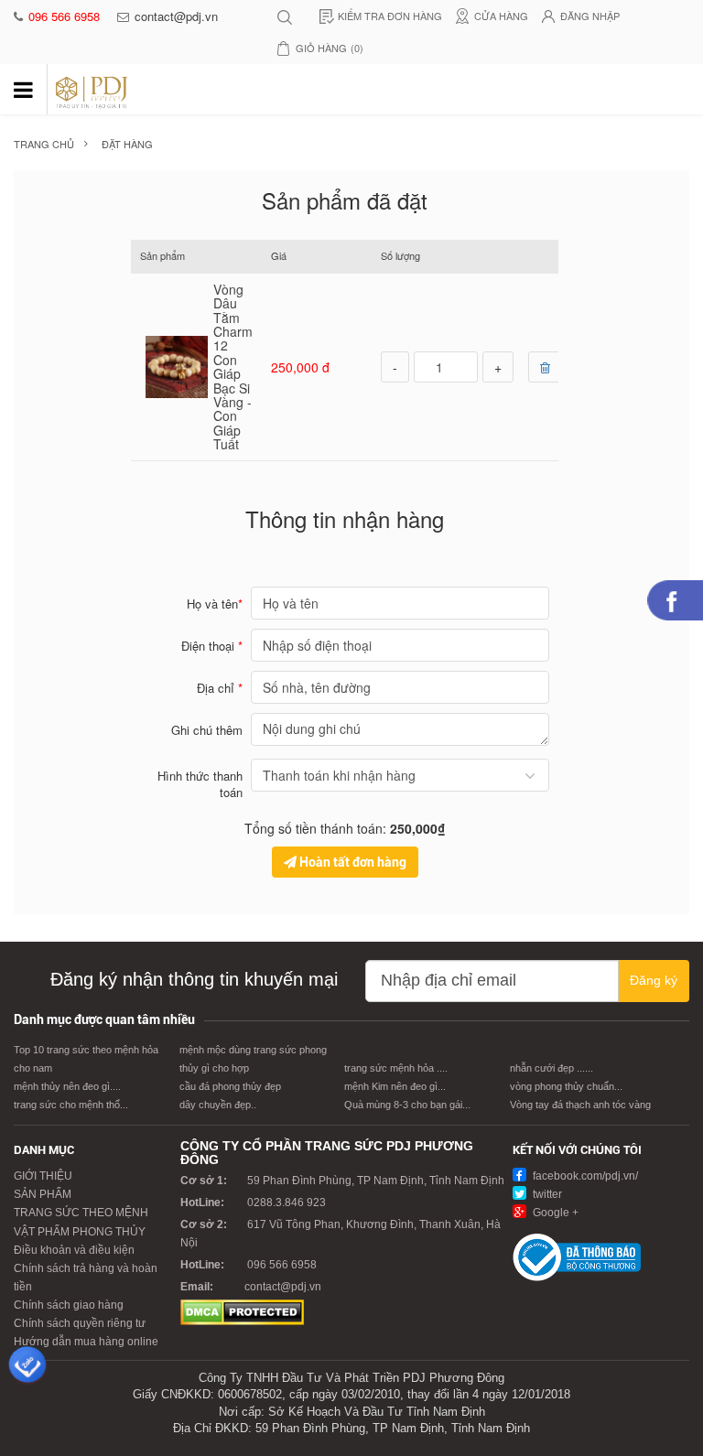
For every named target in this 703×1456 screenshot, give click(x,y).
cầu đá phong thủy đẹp (230, 1086)
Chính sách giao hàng (69, 1305)
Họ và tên (215, 603)
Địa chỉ (220, 687)
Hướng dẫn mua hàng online (86, 1341)
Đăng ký (653, 980)
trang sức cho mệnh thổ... (71, 1104)
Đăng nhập (590, 15)
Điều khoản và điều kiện (74, 1250)
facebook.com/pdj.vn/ (584, 1176)
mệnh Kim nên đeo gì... (395, 1086)
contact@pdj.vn (176, 16)
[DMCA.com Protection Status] (242, 1311)
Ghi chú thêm (207, 730)
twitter (546, 1194)
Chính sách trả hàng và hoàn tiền (85, 1277)
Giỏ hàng (329, 47)
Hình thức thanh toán (200, 784)
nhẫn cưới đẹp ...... (551, 1067)
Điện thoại (212, 645)
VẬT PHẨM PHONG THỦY (80, 1231)
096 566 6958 (65, 16)
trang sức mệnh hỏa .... (396, 1067)
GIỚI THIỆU (43, 1176)
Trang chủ (44, 144)
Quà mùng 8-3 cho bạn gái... (407, 1104)
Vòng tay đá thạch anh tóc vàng (580, 1104)
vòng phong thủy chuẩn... (566, 1086)
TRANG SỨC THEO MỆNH (81, 1212)
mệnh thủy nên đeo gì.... (67, 1086)
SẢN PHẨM (42, 1194)
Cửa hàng (501, 15)
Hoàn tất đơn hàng (351, 862)
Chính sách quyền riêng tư (80, 1323)
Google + (554, 1212)
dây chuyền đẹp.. (217, 1104)
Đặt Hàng (127, 144)
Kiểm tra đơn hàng (390, 15)
